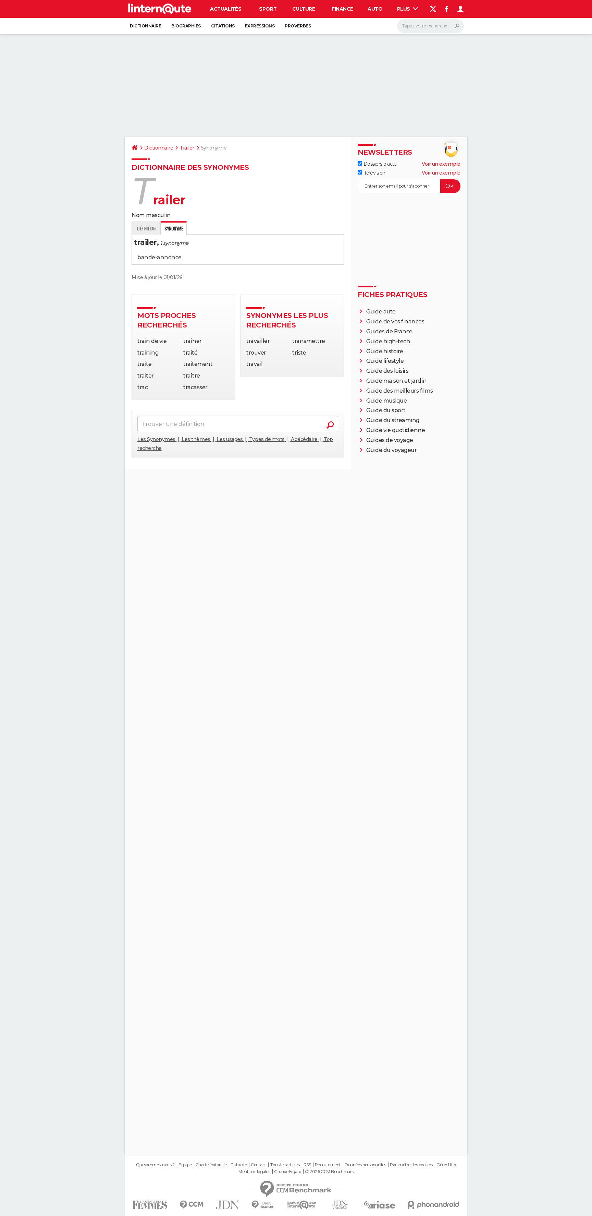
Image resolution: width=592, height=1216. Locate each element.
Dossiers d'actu (379, 164)
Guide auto (381, 311)
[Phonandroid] (433, 1205)
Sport (267, 9)
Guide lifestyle (385, 361)
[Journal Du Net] (228, 1205)
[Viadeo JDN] (340, 1205)
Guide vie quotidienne (395, 430)
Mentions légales (254, 1171)
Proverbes (298, 25)
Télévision (373, 173)
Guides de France (389, 331)
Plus (404, 9)
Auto (375, 9)
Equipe (185, 1165)
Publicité (239, 1165)
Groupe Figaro (287, 1171)
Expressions (260, 25)
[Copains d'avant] (301, 1205)
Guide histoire (384, 351)
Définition (146, 228)
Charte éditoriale (211, 1165)
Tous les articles (284, 1165)
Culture (303, 9)
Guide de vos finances (395, 321)
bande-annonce (159, 257)
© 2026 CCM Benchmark (329, 1171)
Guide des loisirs (387, 371)
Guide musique (386, 400)
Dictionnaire (145, 25)
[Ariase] (379, 1204)
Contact (258, 1165)
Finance (342, 9)
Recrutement (328, 1165)
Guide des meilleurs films (399, 391)
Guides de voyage (389, 440)
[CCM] (191, 1205)
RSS (307, 1165)
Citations (223, 25)
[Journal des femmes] (150, 1205)
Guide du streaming (393, 420)
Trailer (187, 148)
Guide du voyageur (391, 450)
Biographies (186, 25)
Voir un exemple (441, 164)
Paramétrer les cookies (411, 1165)
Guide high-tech (388, 341)
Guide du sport (386, 410)
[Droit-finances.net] (263, 1205)
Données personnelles (365, 1165)
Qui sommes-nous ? (155, 1165)
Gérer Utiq (446, 1165)
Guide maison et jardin (396, 381)
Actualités (225, 9)
